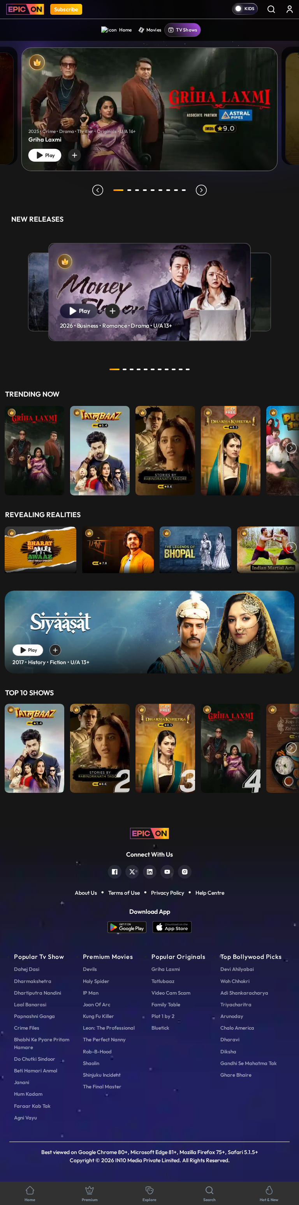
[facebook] (114, 871)
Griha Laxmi (165, 969)
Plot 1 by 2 (162, 1016)
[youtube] (167, 871)
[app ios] (172, 927)
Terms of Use (124, 892)
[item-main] (34, 448)
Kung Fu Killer (98, 1016)
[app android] (130, 927)
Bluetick (160, 1028)
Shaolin (91, 1063)
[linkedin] (150, 871)
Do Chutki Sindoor (34, 1059)
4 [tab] (145, 190)
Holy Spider (96, 981)
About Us (86, 892)
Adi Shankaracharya (244, 993)
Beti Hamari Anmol (35, 1070)
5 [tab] (153, 190)
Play (49, 155)
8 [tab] (176, 190)
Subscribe (66, 9)
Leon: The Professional (109, 1028)
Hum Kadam (28, 1094)
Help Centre (209, 892)
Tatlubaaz (162, 981)
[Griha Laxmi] (149, 109)
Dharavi (229, 1039)
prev (97, 190)
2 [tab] (129, 190)
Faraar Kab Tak (32, 1106)
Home (125, 30)
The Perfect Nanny (104, 1039)
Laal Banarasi (30, 1004)
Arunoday (231, 1016)
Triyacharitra (236, 1004)
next (201, 190)
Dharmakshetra (32, 981)
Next (291, 448)
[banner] (149, 632)
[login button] (289, 9)
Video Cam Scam (170, 993)
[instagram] (185, 871)
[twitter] (132, 871)
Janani (21, 1082)
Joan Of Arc (96, 1004)
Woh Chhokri (235, 981)
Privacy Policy (167, 892)
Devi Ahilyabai (237, 969)
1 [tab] (118, 190)
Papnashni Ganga (34, 1016)
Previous (8, 448)
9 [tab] (184, 190)
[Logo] (25, 9)
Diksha (228, 1051)
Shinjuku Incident (102, 1075)
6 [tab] (160, 190)
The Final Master (102, 1086)
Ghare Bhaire (236, 1075)
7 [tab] (168, 190)
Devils (90, 969)
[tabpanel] (149, 103)
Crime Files (26, 1028)
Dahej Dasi (26, 969)
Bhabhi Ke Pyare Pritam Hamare (41, 1043)
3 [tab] (137, 190)
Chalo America (237, 1028)
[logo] (149, 832)
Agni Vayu (25, 1117)
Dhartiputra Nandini (37, 993)
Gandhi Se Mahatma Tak (248, 1063)
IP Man (90, 993)
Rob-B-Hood (97, 1051)
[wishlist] (74, 155)
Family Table (165, 1004)
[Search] (271, 9)
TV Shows (186, 30)
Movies (154, 30)
